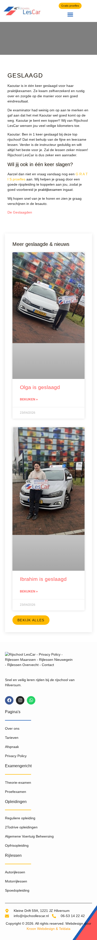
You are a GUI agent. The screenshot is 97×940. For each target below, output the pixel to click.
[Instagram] (20, 700)
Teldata (64, 929)
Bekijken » (29, 399)
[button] (70, 14)
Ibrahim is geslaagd (43, 579)
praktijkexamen (50, 190)
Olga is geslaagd (40, 387)
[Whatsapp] (31, 700)
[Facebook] (9, 700)
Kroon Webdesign (41, 929)
